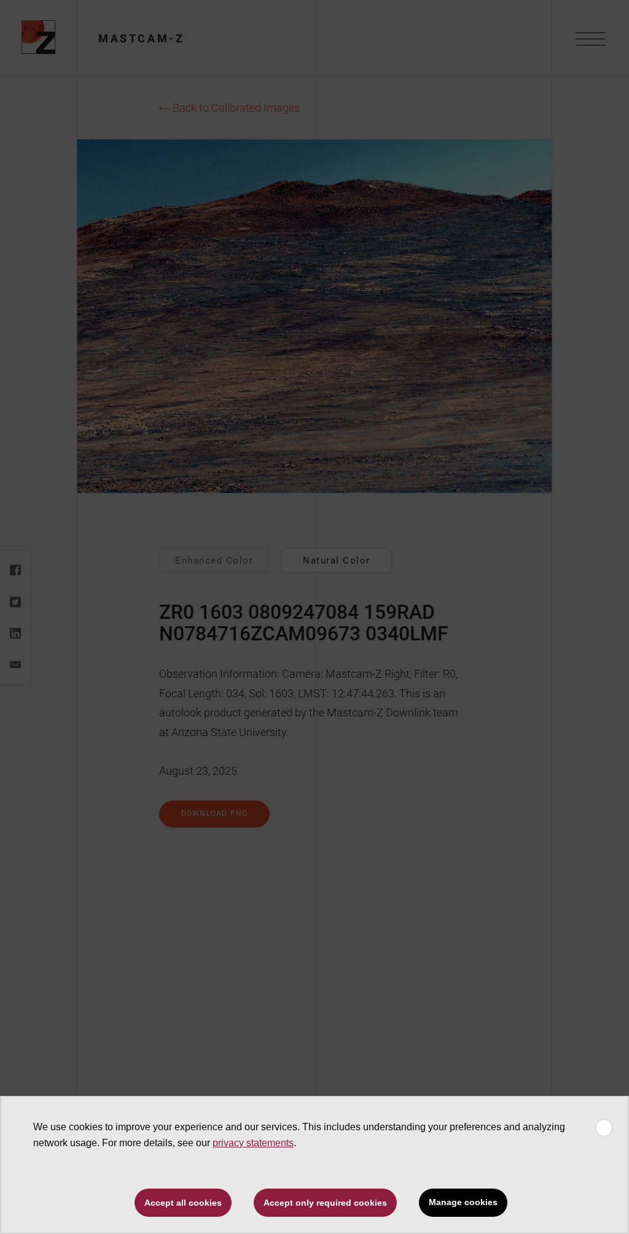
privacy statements (253, 1143)
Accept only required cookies (325, 1203)
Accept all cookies (183, 1203)
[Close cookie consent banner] (603, 1127)
